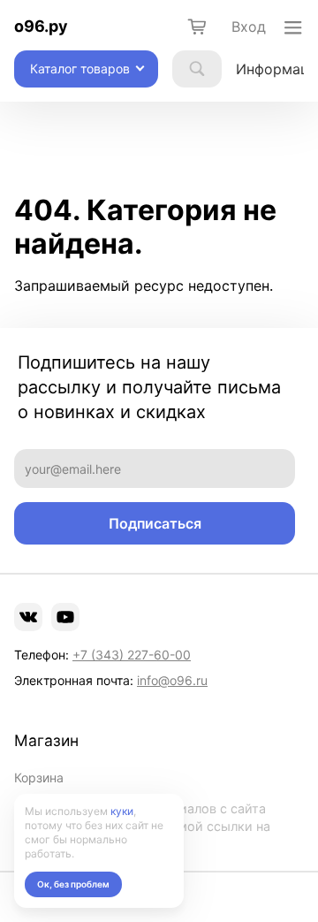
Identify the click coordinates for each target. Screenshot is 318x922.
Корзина (39, 777)
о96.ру (41, 26)
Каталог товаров (80, 68)
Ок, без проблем (73, 884)
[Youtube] (65, 617)
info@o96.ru (172, 680)
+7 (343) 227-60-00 (131, 654)
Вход (248, 26)
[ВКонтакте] (28, 617)
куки (121, 811)
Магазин (46, 741)
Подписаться (155, 523)
